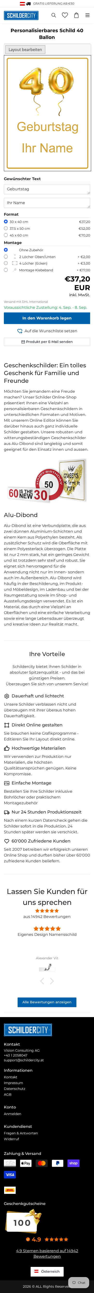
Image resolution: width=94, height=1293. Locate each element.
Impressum (13, 1083)
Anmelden (12, 1114)
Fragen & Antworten (21, 1133)
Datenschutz (14, 1088)
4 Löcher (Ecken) (33, 263)
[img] (47, 911)
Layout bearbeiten (25, 49)
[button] (43, 981)
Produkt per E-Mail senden (49, 342)
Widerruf (11, 1139)
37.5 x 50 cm (20, 228)
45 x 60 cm (19, 235)
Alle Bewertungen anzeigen (47, 1002)
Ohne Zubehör (31, 250)
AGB (8, 1094)
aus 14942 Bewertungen (47, 916)
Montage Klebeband (36, 270)
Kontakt (10, 1077)
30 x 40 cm (19, 222)
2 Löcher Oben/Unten (37, 257)
